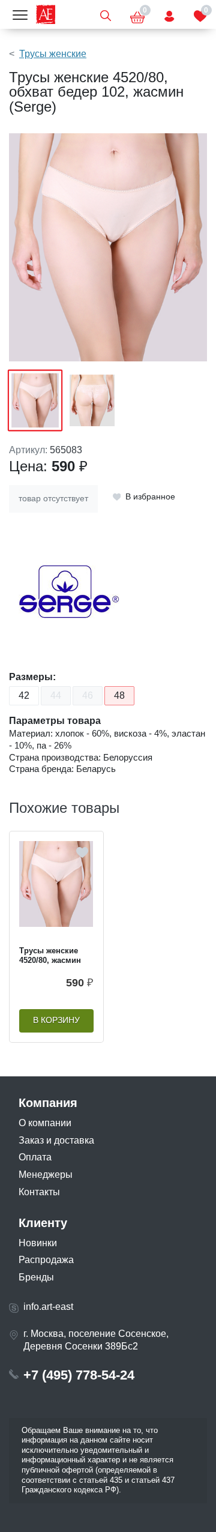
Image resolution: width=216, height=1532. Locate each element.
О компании (45, 1123)
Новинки (38, 1243)
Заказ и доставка (56, 1140)
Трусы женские (52, 54)
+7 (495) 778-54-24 (78, 1375)
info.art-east (48, 1306)
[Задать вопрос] (169, 14)
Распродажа (46, 1260)
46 (87, 695)
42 (24, 695)
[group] (108, 247)
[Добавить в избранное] (82, 852)
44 (55, 695)
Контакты (39, 1192)
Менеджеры (46, 1174)
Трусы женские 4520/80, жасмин (50, 955)
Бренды (36, 1277)
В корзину (56, 1020)
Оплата (35, 1157)
